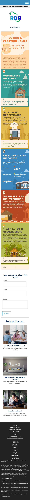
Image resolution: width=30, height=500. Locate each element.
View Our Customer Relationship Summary (15, 7)
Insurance (15, 449)
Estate (15, 447)
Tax (15, 450)
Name (5, 280)
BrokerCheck (3, 461)
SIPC (16, 488)
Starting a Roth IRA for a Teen (15, 346)
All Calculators (15, 458)
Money (15, 452)
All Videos (15, 457)
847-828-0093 (16, 27)
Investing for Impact (15, 411)
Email (5, 290)
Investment (15, 445)
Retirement (15, 444)
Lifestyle (15, 454)
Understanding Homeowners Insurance (15, 378)
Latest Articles (15, 455)
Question (5, 299)
